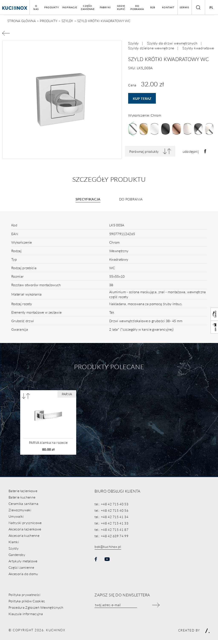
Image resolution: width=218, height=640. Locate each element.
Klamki (14, 541)
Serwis (184, 7)
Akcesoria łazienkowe (25, 529)
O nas (36, 7)
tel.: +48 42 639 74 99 (111, 536)
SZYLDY (67, 21)
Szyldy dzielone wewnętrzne (151, 48)
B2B (152, 7)
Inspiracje (69, 7)
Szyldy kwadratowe (198, 48)
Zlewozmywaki (20, 509)
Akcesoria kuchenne (24, 535)
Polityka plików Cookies (27, 601)
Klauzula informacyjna (26, 613)
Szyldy (133, 43)
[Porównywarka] (26, 395)
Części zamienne (88, 7)
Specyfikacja (88, 199)
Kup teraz (142, 98)
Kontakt (168, 7)
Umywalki (16, 516)
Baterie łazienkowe (23, 490)
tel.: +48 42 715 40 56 (111, 510)
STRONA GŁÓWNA (21, 21)
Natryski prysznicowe (25, 522)
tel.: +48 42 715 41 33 (111, 523)
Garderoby (17, 554)
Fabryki (105, 7)
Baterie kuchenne (22, 497)
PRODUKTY (48, 21)
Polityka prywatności (24, 594)
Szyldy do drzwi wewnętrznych (172, 43)
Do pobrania (137, 7)
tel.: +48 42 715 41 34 (111, 516)
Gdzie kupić (121, 7)
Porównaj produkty (144, 151)
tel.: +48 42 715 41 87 (111, 529)
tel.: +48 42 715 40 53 (111, 504)
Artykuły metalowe (23, 561)
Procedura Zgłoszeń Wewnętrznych (36, 607)
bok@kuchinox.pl (108, 546)
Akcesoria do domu (23, 573)
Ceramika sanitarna (23, 503)
